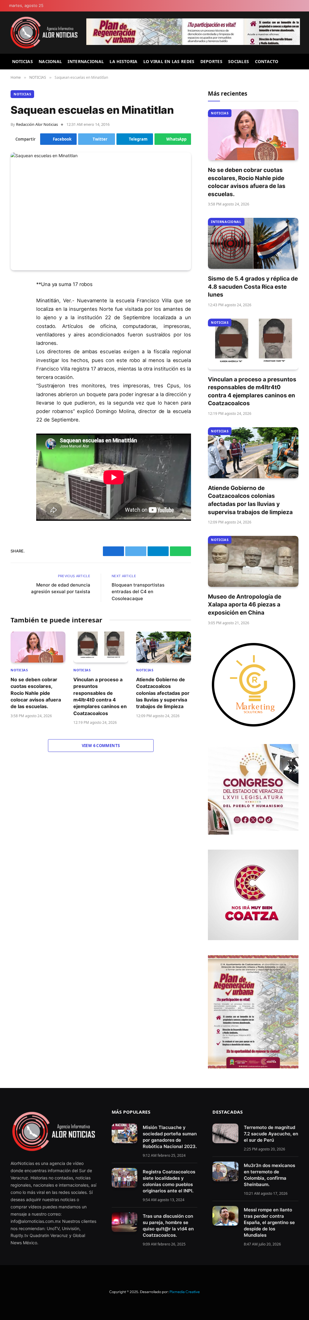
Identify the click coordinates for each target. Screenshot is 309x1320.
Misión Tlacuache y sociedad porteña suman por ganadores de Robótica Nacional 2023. (170, 1136)
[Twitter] (17, 316)
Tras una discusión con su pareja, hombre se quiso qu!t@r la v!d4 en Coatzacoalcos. (168, 1225)
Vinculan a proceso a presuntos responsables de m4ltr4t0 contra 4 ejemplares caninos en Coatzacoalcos (100, 696)
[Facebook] (17, 300)
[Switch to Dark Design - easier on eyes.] (297, 6)
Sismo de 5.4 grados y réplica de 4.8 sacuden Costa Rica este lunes (253, 286)
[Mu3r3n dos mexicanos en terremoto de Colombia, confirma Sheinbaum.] (225, 1172)
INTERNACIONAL (86, 61)
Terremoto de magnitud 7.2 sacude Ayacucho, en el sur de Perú (271, 1133)
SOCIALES (238, 61)
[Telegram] (17, 331)
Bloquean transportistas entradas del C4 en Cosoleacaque (138, 591)
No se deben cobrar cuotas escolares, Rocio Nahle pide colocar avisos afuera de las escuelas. (36, 693)
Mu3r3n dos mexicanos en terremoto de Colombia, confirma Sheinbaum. (269, 1175)
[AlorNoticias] (44, 32)
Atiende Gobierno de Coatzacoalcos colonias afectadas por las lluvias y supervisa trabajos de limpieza (163, 693)
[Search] (297, 61)
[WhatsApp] (17, 346)
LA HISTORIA (123, 61)
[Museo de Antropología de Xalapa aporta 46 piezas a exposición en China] (253, 561)
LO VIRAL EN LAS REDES (169, 61)
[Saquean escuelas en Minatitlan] (101, 211)
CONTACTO (267, 61)
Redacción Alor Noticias (37, 124)
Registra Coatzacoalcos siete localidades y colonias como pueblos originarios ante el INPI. (169, 1181)
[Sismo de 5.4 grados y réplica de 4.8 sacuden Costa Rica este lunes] (253, 243)
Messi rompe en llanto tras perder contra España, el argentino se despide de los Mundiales (269, 1222)
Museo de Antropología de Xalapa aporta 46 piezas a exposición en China (244, 604)
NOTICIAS (22, 61)
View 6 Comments (101, 745)
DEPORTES (211, 61)
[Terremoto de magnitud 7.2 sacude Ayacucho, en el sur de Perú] (225, 1133)
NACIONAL (50, 61)
